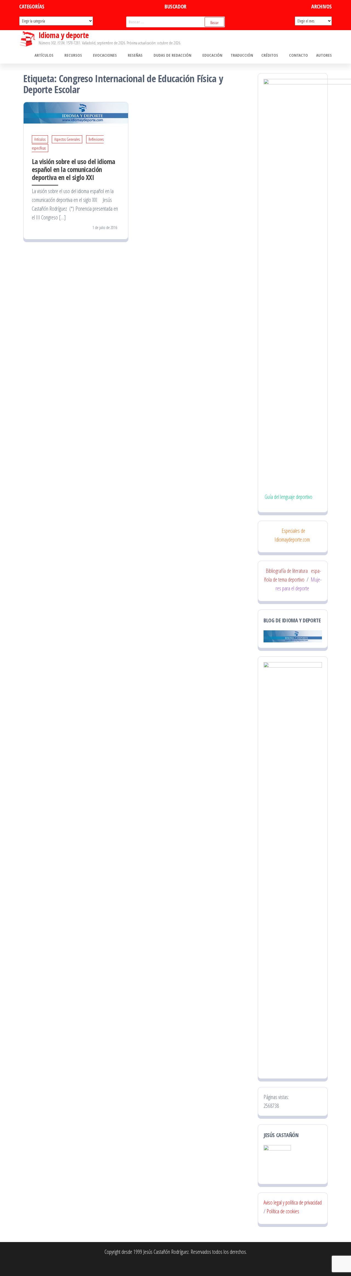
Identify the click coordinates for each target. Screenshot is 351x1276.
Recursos (73, 55)
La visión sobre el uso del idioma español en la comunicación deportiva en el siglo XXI (73, 169)
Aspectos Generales (67, 139)
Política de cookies (283, 1211)
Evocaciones (105, 55)
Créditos (269, 55)
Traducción (242, 55)
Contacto (298, 55)
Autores (324, 55)
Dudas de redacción (172, 55)
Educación (212, 55)
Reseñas (135, 55)
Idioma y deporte (64, 35)
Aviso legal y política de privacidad (293, 1202)
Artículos (44, 55)
